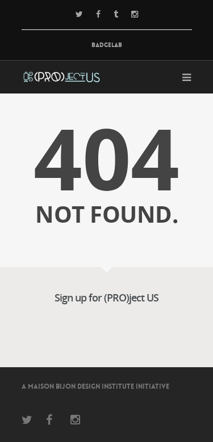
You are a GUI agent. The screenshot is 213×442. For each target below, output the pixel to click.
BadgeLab (106, 45)
